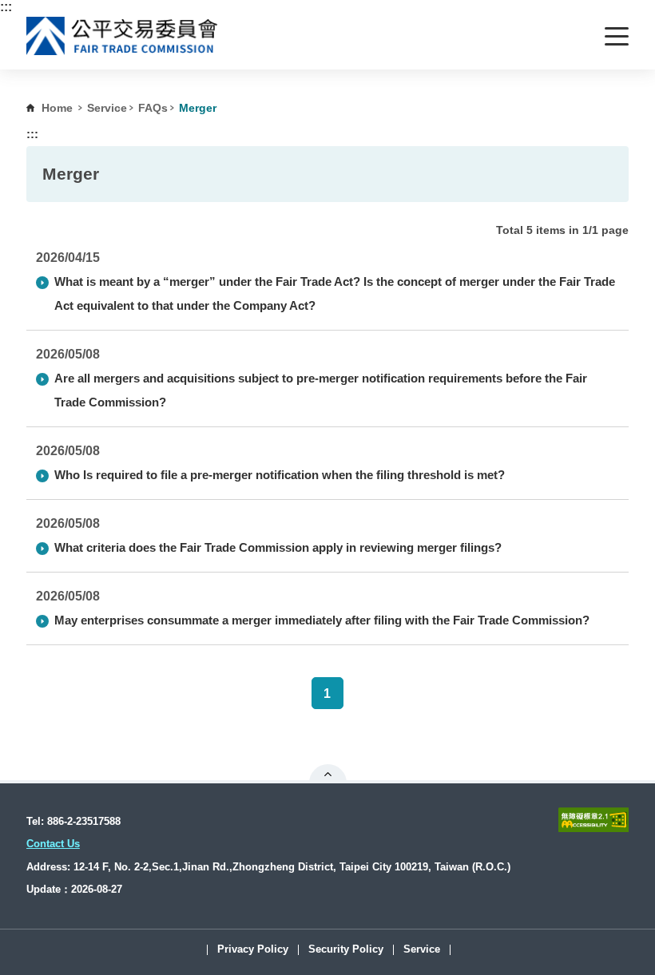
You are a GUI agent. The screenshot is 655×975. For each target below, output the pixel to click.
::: (6, 7)
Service (107, 107)
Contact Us (53, 844)
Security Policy (345, 950)
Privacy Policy (252, 950)
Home (57, 107)
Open (328, 773)
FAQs (153, 107)
